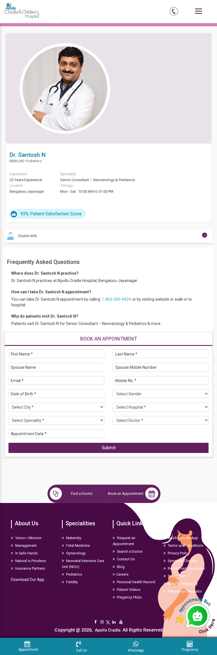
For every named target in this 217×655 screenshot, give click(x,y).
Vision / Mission (28, 538)
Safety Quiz (176, 576)
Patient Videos (128, 589)
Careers (122, 574)
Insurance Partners (29, 568)
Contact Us (125, 559)
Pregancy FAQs (129, 597)
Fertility (71, 582)
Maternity (73, 538)
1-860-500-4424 (117, 299)
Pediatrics (73, 574)
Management (25, 545)
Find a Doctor (82, 493)
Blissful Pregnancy (182, 584)
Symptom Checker (182, 561)
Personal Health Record (135, 582)
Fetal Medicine (77, 545)
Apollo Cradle (107, 630)
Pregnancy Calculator (184, 591)
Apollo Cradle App (182, 538)
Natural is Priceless (30, 561)
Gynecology (75, 553)
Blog (120, 567)
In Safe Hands (26, 553)
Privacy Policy (178, 553)
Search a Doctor (129, 551)
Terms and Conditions (185, 545)
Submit (109, 447)
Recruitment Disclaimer (186, 568)
